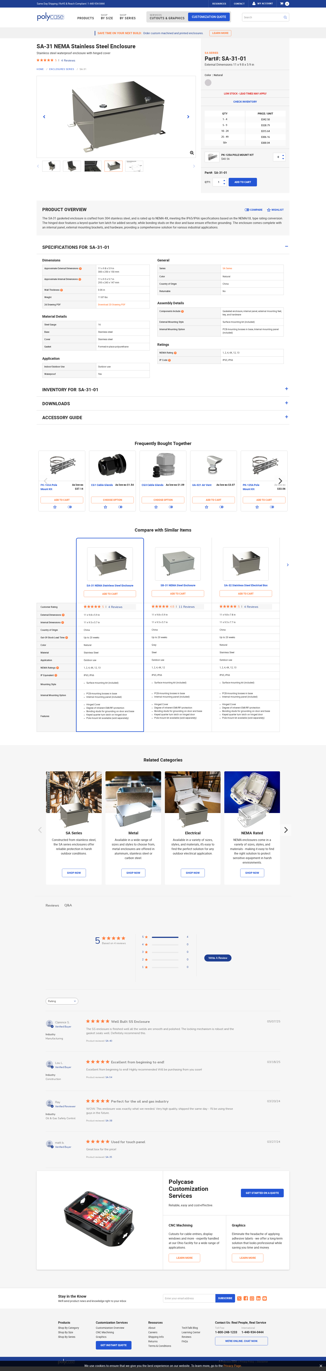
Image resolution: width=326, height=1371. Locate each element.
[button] (52, 166)
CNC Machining (105, 1332)
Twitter (239, 1298)
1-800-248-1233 (226, 1332)
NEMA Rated (252, 833)
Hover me (80, 268)
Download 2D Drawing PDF (111, 304)
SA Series (211, 53)
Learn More (184, 1258)
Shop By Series (66, 1337)
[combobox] (265, 17)
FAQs (185, 1341)
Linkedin (258, 1298)
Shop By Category (68, 1328)
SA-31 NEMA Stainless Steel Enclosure (110, 586)
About (151, 1328)
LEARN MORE (220, 33)
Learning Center (191, 1332)
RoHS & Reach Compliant (72, 3)
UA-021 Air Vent (201, 485)
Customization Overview (110, 1328)
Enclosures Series (62, 69)
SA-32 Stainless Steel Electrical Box (246, 585)
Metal (133, 833)
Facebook (246, 1298)
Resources (219, 3)
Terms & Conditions (159, 1346)
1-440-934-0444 (96, 3)
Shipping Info (156, 1337)
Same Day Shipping (47, 3)
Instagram (252, 1298)
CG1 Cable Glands (102, 485)
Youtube (264, 1298)
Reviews (186, 1337)
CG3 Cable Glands (152, 485)
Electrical (193, 833)
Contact (239, 3)
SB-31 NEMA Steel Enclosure (178, 585)
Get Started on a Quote (262, 1193)
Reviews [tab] (52, 905)
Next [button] (280, 481)
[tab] (163, 391)
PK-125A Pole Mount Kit (237, 155)
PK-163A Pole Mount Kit (49, 487)
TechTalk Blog (190, 1328)
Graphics (101, 1337)
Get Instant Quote (114, 1345)
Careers (152, 1332)
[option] (61, 481)
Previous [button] (46, 481)
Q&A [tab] (68, 905)
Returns (153, 1341)
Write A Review (217, 958)
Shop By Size (65, 1332)
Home (41, 69)
